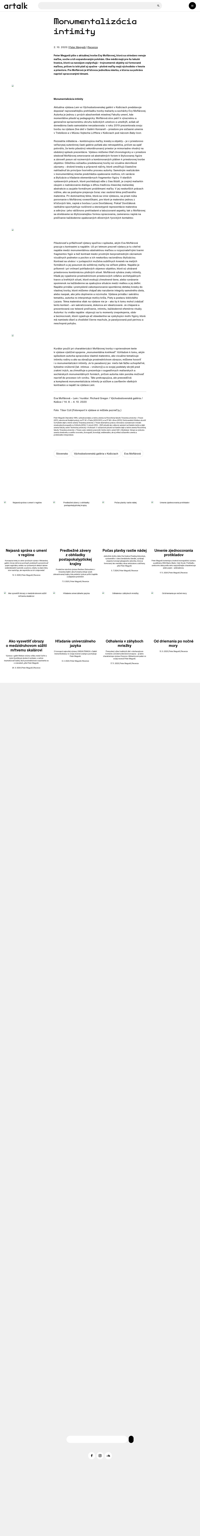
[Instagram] (100, 1455)
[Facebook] (91, 1455)
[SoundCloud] (108, 1455)
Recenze (93, 47)
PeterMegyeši (77, 47)
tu (118, 410)
